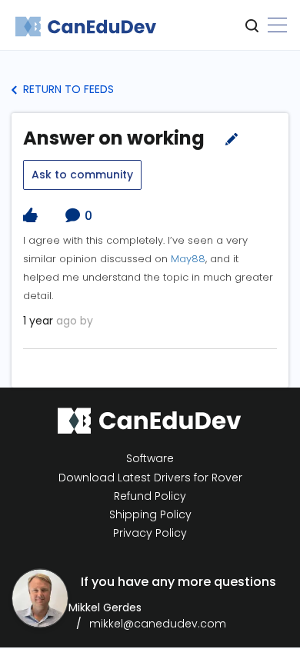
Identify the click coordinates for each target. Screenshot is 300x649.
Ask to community (82, 174)
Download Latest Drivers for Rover (150, 477)
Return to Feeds (67, 89)
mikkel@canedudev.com (157, 623)
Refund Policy (150, 496)
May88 (188, 258)
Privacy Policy (150, 533)
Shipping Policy (150, 515)
